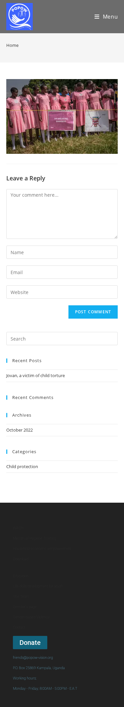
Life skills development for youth (38, 586)
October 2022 (19, 430)
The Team (21, 596)
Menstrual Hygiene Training (34, 538)
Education (20, 576)
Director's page (25, 607)
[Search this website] (62, 338)
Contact (19, 627)
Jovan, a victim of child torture (35, 375)
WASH (18, 528)
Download (20, 559)
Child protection (22, 466)
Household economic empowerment (42, 549)
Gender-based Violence (31, 617)
